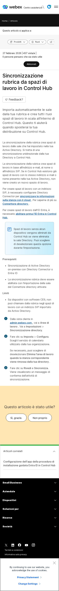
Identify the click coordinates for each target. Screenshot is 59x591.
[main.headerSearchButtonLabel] (42, 6)
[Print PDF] (21, 64)
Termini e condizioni (14, 550)
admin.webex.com (21, 322)
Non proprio (40, 417)
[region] (29, 574)
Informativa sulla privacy (16, 554)
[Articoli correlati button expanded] (54, 451)
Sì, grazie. (16, 417)
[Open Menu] (56, 7)
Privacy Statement (28, 577)
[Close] (54, 562)
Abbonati (31, 64)
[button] (49, 7)
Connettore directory (16, 203)
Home (5, 21)
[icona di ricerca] (43, 7)
